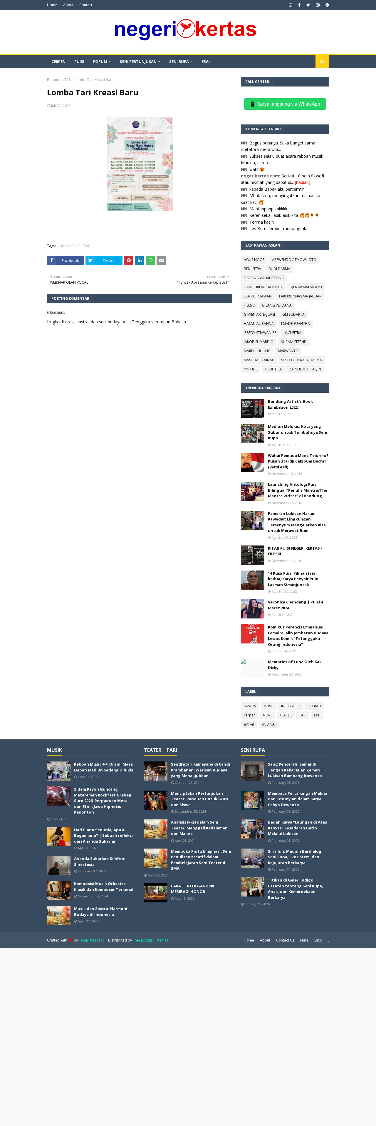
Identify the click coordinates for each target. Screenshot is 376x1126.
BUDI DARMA (279, 268)
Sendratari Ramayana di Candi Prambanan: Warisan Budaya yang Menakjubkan (200, 769)
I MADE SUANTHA (295, 323)
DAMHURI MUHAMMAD (263, 287)
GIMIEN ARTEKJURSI (259, 314)
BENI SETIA (252, 268)
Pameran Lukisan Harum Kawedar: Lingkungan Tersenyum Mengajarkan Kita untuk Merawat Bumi (297, 522)
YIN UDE (250, 369)
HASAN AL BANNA (259, 323)
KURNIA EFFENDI (294, 341)
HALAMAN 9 (69, 245)
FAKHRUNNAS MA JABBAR (300, 296)
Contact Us (285, 940)
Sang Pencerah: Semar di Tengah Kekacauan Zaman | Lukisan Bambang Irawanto (295, 769)
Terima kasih (261, 222)
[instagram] (318, 5)
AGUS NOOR (254, 259)
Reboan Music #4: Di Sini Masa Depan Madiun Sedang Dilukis (103, 767)
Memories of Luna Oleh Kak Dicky (295, 664)
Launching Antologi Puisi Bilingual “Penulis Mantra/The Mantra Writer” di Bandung (297, 490)
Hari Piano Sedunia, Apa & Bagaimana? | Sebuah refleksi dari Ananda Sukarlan (103, 835)
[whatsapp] (290, 5)
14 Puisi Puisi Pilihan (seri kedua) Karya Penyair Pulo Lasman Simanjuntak (293, 579)
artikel (249, 724)
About (68, 4)
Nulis (304, 940)
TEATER (286, 715)
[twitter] (308, 5)
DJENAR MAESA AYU (306, 287)
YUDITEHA (273, 369)
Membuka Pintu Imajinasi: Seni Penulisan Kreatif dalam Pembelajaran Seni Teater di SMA (201, 860)
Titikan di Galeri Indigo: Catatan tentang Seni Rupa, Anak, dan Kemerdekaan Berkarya (295, 888)
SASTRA (250, 705)
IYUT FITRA (292, 332)
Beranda (54, 79)
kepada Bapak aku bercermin (277, 189)
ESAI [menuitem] (206, 61)
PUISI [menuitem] (79, 61)
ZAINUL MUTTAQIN (305, 369)
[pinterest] (326, 5)
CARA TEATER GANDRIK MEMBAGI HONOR (192, 888)
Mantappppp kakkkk (268, 209)
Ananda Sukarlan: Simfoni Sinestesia (99, 861)
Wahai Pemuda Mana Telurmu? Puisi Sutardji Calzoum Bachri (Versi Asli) (298, 461)
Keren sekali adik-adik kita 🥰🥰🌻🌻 (284, 215)
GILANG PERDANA (277, 305)
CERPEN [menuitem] (58, 61)
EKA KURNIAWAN (258, 296)
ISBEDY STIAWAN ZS (260, 332)
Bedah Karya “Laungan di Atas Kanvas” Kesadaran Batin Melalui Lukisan (297, 827)
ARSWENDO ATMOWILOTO (294, 259)
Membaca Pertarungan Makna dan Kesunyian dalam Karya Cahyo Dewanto (297, 799)
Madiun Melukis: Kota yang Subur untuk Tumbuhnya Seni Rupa (297, 432)
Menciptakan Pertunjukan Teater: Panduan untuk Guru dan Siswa (199, 799)
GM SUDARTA (293, 314)
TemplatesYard (91, 940)
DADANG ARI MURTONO (264, 277)
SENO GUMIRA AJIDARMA (301, 359)
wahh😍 (257, 169)
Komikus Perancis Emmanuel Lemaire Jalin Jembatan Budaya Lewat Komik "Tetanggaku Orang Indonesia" (298, 635)
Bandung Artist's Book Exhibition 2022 (290, 404)
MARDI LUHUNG (257, 350)
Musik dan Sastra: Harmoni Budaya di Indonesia (100, 911)
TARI (68, 79)
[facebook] (299, 5)
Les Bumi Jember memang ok (277, 228)
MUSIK (268, 705)
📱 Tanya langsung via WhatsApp (285, 104)
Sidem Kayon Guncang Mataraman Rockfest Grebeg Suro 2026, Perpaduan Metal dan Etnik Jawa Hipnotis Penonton (102, 800)
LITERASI (314, 705)
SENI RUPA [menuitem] (179, 61)
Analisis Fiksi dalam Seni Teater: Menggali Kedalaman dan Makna (199, 827)
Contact (85, 4)
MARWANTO (288, 350)
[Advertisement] (176, 1036)
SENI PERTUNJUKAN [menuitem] (138, 61)
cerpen (250, 715)
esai (317, 715)
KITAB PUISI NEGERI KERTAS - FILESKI (295, 551)
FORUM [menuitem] (100, 61)
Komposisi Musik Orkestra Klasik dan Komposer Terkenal (103, 886)
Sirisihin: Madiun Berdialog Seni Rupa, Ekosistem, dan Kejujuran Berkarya (294, 857)
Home (52, 4)
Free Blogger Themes (150, 940)
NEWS (267, 715)
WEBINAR (269, 724)
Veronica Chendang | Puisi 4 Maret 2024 (295, 605)
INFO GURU (290, 705)
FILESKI (249, 305)
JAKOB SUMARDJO (258, 341)
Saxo (318, 940)
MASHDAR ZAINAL (259, 359)
